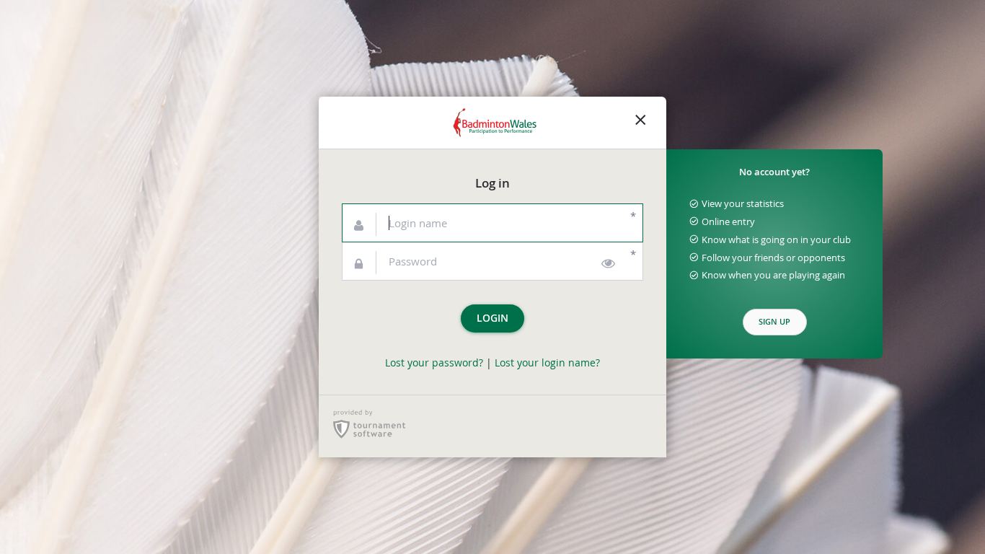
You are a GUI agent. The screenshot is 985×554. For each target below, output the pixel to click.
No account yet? (774, 172)
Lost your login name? (547, 362)
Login (492, 318)
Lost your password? (434, 362)
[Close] (640, 122)
